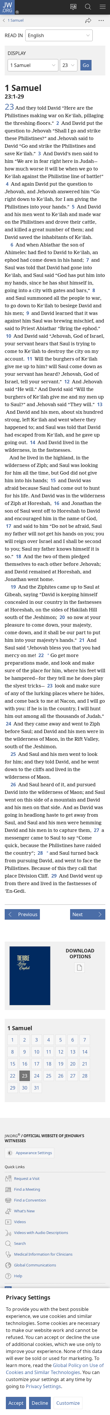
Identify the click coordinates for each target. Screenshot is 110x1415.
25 (13, 754)
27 (96, 830)
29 (54, 875)
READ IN (14, 35)
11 (29, 358)
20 (62, 617)
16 (56, 503)
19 (13, 587)
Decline (40, 1403)
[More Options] (101, 20)
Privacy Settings (43, 1386)
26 (13, 784)
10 (8, 336)
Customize (68, 1403)
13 (99, 404)
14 (32, 442)
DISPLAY (17, 53)
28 (40, 853)
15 (53, 480)
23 (9, 106)
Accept (16, 1403)
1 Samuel (15, 20)
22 (41, 655)
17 (8, 526)
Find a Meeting (22, 1190)
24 (8, 723)
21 (81, 640)
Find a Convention (25, 1200)
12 (67, 381)
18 (18, 556)
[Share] (88, 20)
